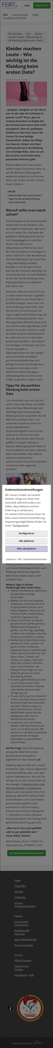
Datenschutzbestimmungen (35, 559)
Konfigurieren (20, 525)
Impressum (11, 559)
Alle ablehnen (26, 541)
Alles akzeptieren (26, 548)
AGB (19, 559)
